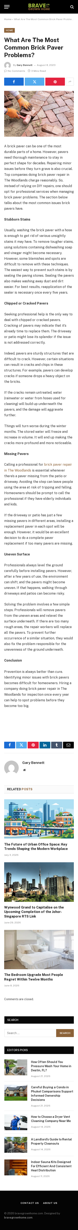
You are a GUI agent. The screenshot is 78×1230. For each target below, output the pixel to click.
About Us (50, 1203)
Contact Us (30, 1203)
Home (7, 19)
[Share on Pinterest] (55, 82)
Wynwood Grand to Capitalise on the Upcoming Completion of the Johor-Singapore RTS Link (34, 912)
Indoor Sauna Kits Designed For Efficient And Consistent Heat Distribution (51, 1166)
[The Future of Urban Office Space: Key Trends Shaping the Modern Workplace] (39, 819)
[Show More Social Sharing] (70, 82)
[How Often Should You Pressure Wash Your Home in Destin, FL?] (15, 1067)
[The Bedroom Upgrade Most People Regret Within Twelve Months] (39, 949)
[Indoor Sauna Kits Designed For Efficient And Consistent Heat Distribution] (15, 1167)
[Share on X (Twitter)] (34, 82)
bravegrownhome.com (18, 1217)
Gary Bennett (24, 65)
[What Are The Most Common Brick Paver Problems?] (39, 114)
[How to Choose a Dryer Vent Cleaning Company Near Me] (15, 1122)
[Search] (71, 7)
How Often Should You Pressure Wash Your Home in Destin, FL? (51, 1066)
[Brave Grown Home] (39, 7)
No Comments (16, 70)
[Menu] (7, 7)
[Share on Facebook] (14, 82)
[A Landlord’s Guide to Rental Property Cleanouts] (15, 1145)
